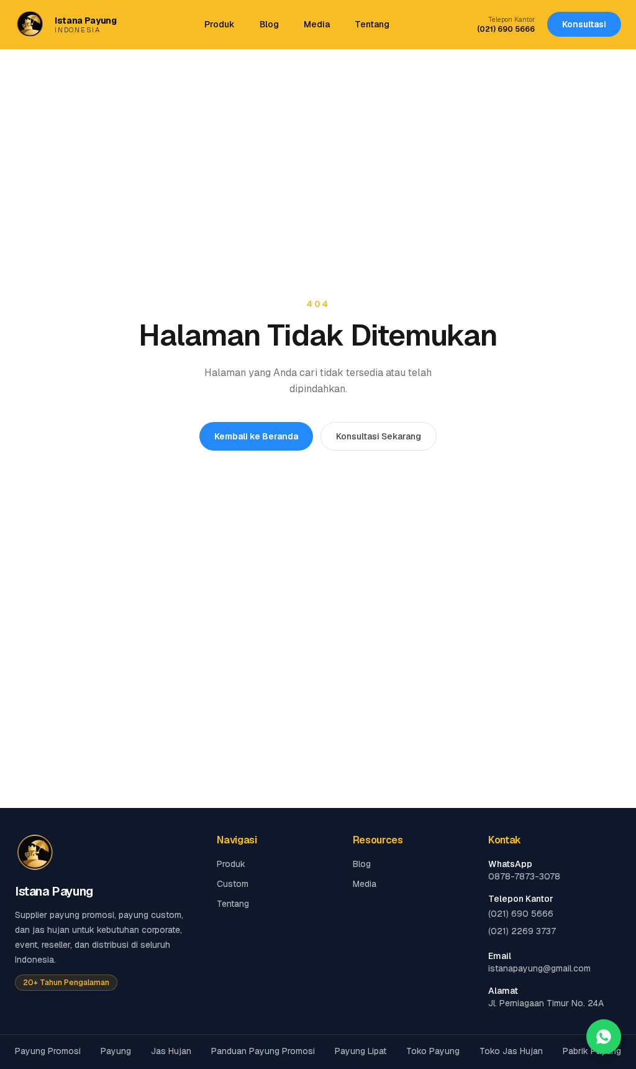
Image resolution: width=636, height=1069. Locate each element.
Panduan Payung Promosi (263, 1051)
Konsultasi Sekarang (378, 436)
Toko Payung (433, 1051)
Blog (269, 24)
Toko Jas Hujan (511, 1051)
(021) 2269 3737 (522, 931)
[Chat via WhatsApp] (603, 1036)
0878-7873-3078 (524, 876)
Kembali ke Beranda (256, 436)
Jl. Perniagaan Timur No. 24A (546, 1003)
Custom (232, 883)
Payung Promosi (48, 1051)
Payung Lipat (360, 1051)
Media (317, 24)
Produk (219, 24)
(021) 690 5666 (506, 29)
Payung (116, 1051)
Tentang (372, 24)
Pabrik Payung (592, 1051)
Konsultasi (584, 24)
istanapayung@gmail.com (539, 968)
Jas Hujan (171, 1051)
